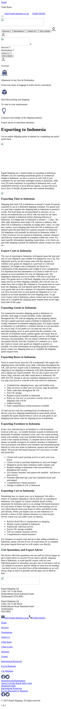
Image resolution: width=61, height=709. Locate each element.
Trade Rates (6, 642)
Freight (4, 656)
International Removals (11, 661)
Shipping (5, 651)
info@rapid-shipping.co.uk (17, 618)
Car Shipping (7, 671)
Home (4, 2)
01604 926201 (38, 618)
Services (6, 31)
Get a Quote (45, 31)
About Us (32, 31)
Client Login (6, 647)
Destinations (19, 31)
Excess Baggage (8, 666)
